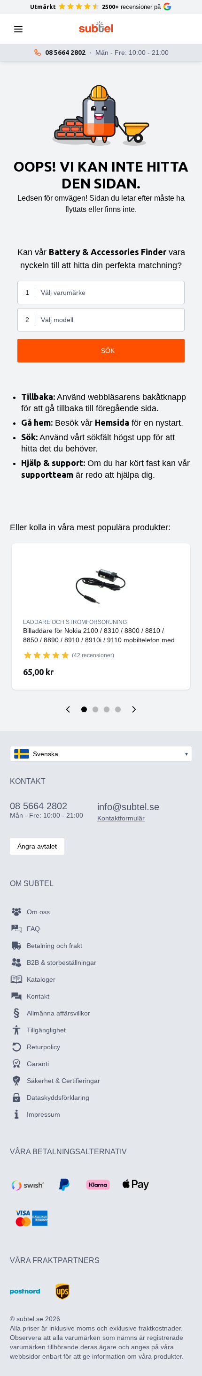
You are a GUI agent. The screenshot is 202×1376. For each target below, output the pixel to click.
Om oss (38, 912)
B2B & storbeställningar (61, 962)
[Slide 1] (84, 709)
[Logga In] (145, 29)
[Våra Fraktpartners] (25, 1291)
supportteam (47, 474)
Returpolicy (43, 1047)
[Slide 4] (118, 709)
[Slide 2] (95, 709)
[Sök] (46, 29)
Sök (108, 350)
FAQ (33, 928)
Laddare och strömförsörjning (75, 622)
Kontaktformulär (121, 818)
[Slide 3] (106, 709)
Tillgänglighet (46, 1030)
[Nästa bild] (134, 709)
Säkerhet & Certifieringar (63, 1080)
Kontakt (38, 996)
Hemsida (112, 422)
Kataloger (41, 979)
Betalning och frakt (54, 945)
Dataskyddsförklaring (58, 1097)
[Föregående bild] (68, 709)
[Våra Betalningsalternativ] (27, 1185)
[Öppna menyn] (21, 29)
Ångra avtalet (37, 846)
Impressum (43, 1114)
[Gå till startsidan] (96, 26)
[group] (46, 655)
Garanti (38, 1064)
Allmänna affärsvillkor (58, 1013)
